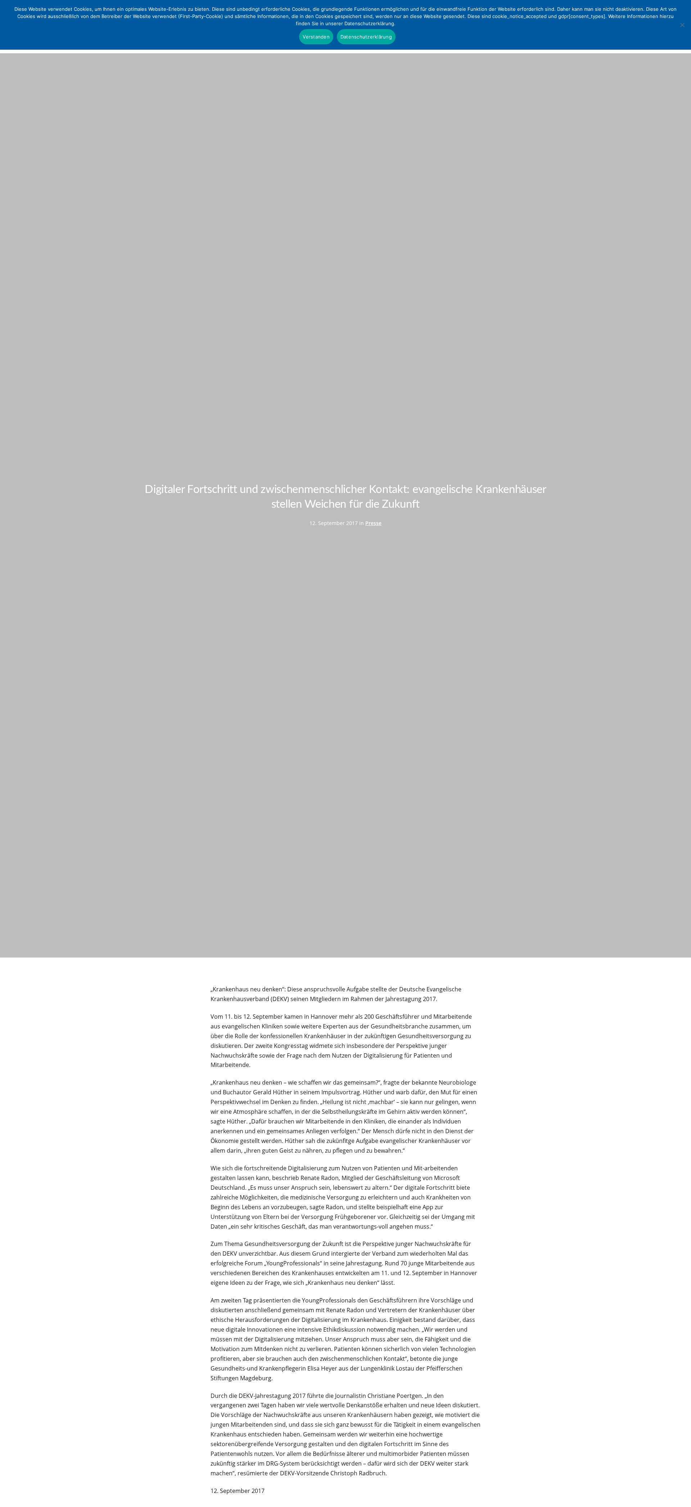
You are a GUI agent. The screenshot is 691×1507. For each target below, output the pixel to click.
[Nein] (682, 24)
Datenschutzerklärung (366, 37)
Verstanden (316, 37)
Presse (373, 523)
